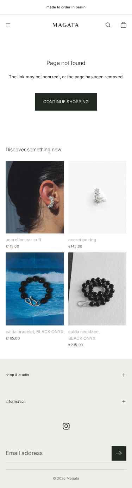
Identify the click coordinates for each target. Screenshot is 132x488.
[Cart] (123, 25)
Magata (73, 478)
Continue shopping (66, 101)
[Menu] (8, 25)
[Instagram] (66, 426)
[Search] (108, 25)
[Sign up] (119, 453)
